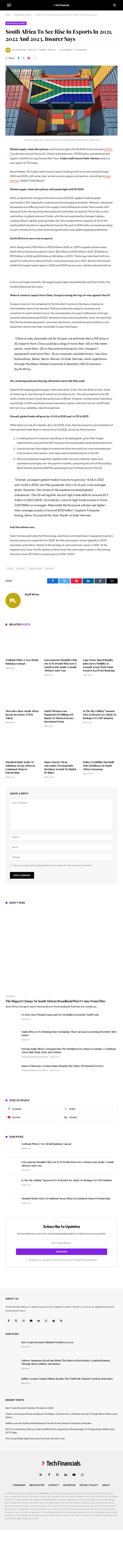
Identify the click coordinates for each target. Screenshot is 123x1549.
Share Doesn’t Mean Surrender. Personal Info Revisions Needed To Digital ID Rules (60, 767)
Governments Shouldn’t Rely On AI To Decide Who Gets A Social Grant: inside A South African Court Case (60, 665)
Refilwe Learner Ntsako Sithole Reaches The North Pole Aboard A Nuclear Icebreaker (67, 1378)
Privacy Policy (80, 1259)
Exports (21, 568)
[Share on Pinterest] (28, 58)
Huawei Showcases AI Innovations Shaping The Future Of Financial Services (62, 1065)
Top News (10, 996)
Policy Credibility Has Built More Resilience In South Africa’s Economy (98, 765)
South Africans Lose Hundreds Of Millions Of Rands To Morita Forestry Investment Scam (59, 716)
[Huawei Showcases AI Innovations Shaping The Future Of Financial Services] (12, 1070)
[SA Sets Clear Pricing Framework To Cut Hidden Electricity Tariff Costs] (12, 1019)
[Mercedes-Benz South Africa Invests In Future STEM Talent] (22, 694)
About (106, 1485)
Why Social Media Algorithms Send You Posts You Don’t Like (35, 1438)
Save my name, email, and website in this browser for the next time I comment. (53, 865)
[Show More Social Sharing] (34, 58)
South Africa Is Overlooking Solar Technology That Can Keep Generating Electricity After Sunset (69, 1033)
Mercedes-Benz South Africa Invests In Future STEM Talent (22, 714)
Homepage (19, 1485)
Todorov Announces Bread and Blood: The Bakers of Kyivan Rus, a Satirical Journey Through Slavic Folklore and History (65, 1362)
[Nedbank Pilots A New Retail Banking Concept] (22, 643)
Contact (53, 1485)
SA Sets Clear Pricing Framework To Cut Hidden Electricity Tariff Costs (60, 1014)
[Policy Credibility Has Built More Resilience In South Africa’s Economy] (100, 745)
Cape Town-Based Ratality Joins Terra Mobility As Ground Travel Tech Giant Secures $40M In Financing (99, 665)
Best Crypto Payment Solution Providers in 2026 (47, 1342)
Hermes (49, 568)
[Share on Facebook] (18, 58)
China (10, 568)
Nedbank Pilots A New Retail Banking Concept (21, 661)
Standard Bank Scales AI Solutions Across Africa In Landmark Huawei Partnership (20, 767)
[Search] (114, 5)
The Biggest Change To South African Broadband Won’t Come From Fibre (56, 1001)
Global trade (35, 568)
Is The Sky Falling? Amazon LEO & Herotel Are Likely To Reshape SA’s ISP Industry (99, 714)
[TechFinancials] (61, 5)
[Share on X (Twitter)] (23, 58)
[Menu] (9, 5)
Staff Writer (20, 50)
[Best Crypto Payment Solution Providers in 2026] (11, 1346)
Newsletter (36, 1485)
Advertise (69, 1485)
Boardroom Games (16, 23)
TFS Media (44, 1493)
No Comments (67, 50)
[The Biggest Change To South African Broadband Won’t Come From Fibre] (62, 950)
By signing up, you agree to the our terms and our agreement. (63, 1259)
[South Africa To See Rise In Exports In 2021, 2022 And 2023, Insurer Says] (61, 134)
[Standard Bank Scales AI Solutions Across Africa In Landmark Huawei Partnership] (22, 745)
